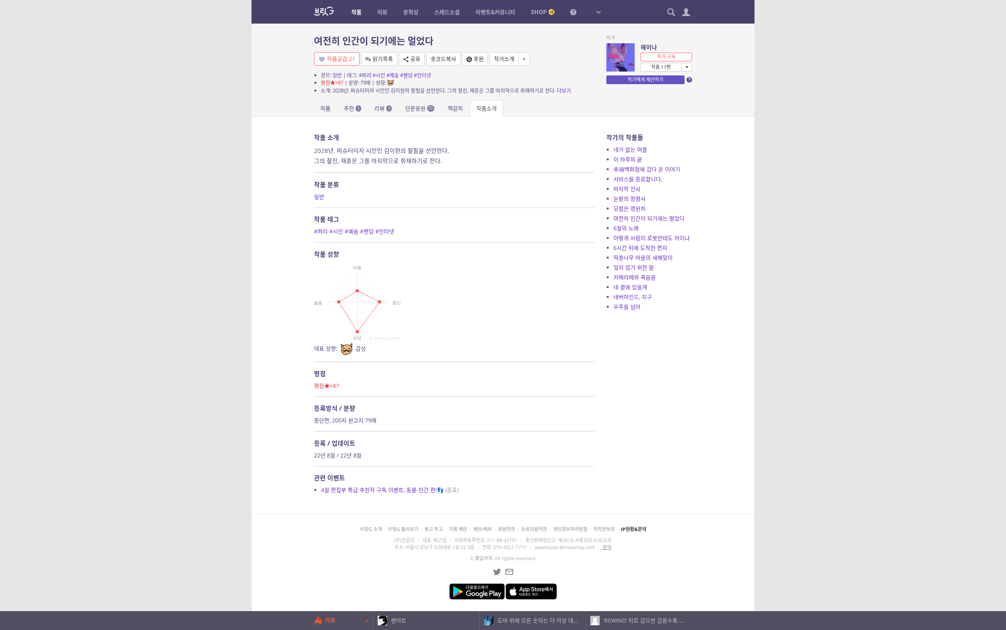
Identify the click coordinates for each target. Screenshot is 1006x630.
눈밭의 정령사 (629, 198)
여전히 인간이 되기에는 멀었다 (649, 218)
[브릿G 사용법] (573, 12)
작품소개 (486, 108)
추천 (352, 108)
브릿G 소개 (371, 529)
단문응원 (419, 108)
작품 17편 (661, 67)
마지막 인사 (627, 189)
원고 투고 (433, 529)
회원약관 (506, 529)
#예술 (392, 75)
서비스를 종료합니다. (638, 179)
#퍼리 (365, 75)
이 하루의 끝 (627, 159)
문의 (607, 547)
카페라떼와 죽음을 (634, 277)
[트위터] (497, 572)
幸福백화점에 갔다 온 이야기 (646, 169)
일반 (337, 75)
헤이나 (649, 47)
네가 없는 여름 (630, 149)
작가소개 (504, 58)
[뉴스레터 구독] (509, 572)
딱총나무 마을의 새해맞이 (643, 257)
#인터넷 (422, 75)
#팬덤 (406, 75)
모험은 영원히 (629, 208)
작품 (325, 108)
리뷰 (382, 108)
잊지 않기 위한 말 (633, 267)
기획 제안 (458, 529)
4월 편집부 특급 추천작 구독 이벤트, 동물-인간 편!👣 (390, 490)
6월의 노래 (626, 228)
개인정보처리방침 (570, 529)
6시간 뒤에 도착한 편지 (640, 248)
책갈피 (455, 108)
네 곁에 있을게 (630, 287)
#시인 (379, 75)
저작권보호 (604, 529)
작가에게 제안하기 (645, 79)
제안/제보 (482, 529)
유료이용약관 (534, 529)
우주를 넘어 (627, 306)
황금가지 (483, 558)
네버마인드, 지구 (632, 297)
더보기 (564, 90)
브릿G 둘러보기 (403, 529)
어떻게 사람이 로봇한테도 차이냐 (651, 238)
